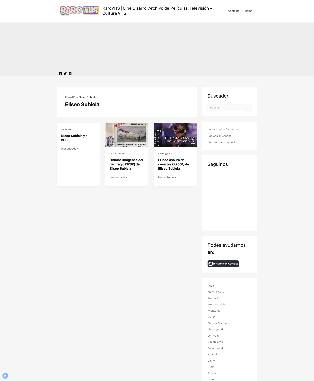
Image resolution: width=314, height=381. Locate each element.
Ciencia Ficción (217, 323)
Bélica (211, 316)
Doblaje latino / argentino (223, 129)
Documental (215, 348)
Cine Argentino (117, 153)
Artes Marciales (217, 304)
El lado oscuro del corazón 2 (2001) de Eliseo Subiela (173, 164)
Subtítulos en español (221, 142)
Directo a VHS (216, 341)
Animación (214, 298)
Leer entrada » (70, 149)
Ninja (211, 366)
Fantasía (213, 354)
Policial (212, 373)
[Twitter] (65, 73)
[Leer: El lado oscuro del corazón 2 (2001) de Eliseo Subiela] (175, 134)
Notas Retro (67, 129)
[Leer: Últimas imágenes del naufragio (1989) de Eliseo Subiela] (126, 134)
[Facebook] (60, 73)
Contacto (233, 10)
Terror (211, 379)
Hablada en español (220, 135)
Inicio (211, 285)
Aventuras (214, 310)
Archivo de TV (216, 291)
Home (248, 10)
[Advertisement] (157, 46)
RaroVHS (70, 97)
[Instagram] (70, 73)
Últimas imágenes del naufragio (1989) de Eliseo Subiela (126, 164)
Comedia (213, 335)
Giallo (211, 360)
